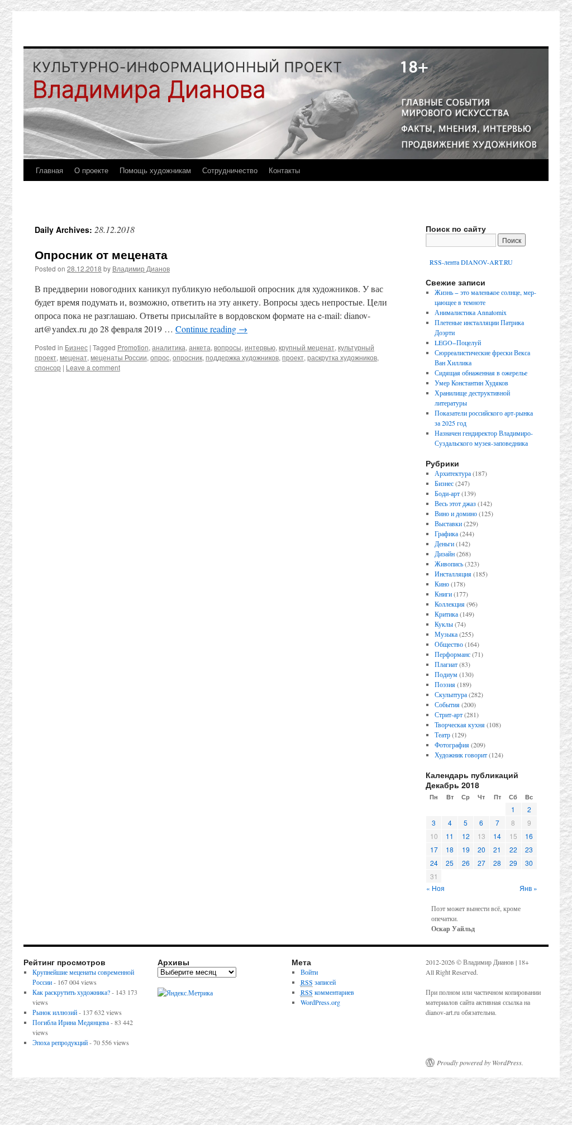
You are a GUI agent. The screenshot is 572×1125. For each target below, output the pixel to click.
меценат (73, 357)
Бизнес (76, 347)
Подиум (446, 674)
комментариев (327, 992)
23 (529, 849)
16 (529, 836)
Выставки (448, 523)
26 (466, 862)
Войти (309, 971)
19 (466, 849)
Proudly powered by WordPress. (480, 1062)
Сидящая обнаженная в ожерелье (481, 372)
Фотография (452, 744)
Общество (449, 644)
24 (434, 862)
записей (318, 982)
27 (481, 862)
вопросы (227, 347)
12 (466, 836)
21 (497, 849)
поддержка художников (242, 357)
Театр (442, 734)
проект (293, 357)
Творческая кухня (460, 724)
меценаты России (118, 357)
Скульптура (451, 694)
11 (450, 836)
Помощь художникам (155, 170)
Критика (446, 613)
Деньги (444, 543)
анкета (200, 347)
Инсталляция (453, 573)
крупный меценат (307, 347)
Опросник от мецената (101, 254)
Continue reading (211, 329)
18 (450, 849)
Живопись (449, 563)
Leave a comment (93, 367)
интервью (260, 347)
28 (497, 862)
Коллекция (450, 603)
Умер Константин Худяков (471, 382)
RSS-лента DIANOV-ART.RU (470, 262)
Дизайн (445, 553)
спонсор (48, 367)
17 (434, 849)
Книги (443, 593)
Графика (446, 533)
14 (497, 836)
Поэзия (445, 684)
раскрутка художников (342, 357)
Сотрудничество (230, 170)
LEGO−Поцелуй (458, 342)
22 (513, 849)
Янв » (528, 888)
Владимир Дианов (141, 268)
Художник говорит (461, 754)
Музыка (446, 634)
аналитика (168, 347)
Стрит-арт (449, 714)
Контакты (284, 170)
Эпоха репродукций (60, 1042)
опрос (159, 357)
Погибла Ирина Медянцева (70, 1022)
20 (481, 849)
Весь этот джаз (455, 503)
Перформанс (452, 654)
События (447, 704)
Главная (49, 170)
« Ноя (435, 888)
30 (529, 862)
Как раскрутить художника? (71, 992)
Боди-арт (447, 493)
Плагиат (446, 664)
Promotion (133, 347)
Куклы (444, 623)
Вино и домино (456, 513)
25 (450, 862)
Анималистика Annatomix (471, 312)
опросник (187, 357)
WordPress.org (320, 1002)
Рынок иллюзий (54, 1012)
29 (513, 862)
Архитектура (453, 473)
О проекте (91, 170)
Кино (442, 583)
